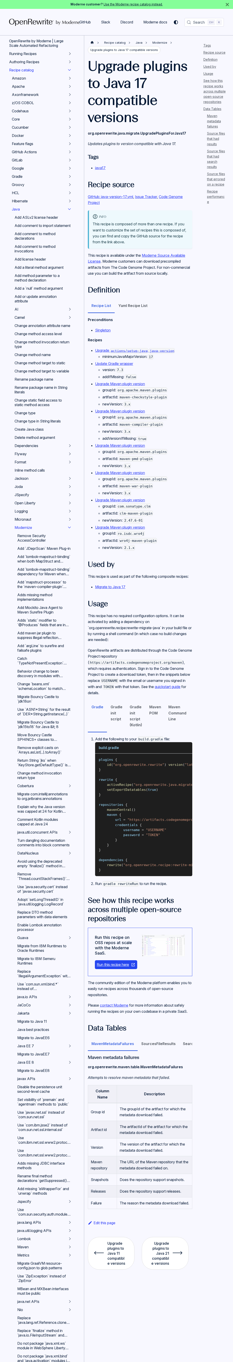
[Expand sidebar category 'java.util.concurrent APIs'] (69, 832)
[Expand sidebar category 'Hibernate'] (69, 201)
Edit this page (104, 1223)
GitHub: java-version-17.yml (110, 196)
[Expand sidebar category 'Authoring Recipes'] (69, 61)
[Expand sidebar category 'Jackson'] (69, 478)
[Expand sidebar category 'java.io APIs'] (69, 996)
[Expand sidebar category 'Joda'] (69, 486)
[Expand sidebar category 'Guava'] (69, 937)
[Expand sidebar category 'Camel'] (69, 317)
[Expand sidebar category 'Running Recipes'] (69, 53)
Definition (210, 59)
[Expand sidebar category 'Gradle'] (69, 176)
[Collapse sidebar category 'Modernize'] (69, 527)
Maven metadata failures (214, 121)
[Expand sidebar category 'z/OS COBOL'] (69, 102)
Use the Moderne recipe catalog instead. (133, 4)
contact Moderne (114, 1005)
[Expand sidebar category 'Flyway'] (69, 453)
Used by (209, 66)
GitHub (85, 22)
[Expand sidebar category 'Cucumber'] (69, 127)
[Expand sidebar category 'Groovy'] (69, 184)
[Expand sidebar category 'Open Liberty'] (69, 503)
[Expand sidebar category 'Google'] (69, 168)
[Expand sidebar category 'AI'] (69, 309)
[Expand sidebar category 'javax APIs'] (69, 1078)
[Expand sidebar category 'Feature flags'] (69, 143)
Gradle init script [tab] (116, 713)
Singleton (103, 330)
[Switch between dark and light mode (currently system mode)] (176, 22)
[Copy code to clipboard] (186, 759)
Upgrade (134, 350)
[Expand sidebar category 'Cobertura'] (69, 785)
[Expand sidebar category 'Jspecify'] (69, 1201)
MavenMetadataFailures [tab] (112, 1043)
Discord (126, 22)
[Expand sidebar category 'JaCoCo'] (69, 1005)
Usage (208, 73)
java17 (100, 168)
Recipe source (214, 52)
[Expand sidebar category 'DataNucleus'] (69, 853)
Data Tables (212, 109)
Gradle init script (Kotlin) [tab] (136, 716)
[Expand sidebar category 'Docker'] (69, 135)
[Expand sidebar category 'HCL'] (69, 192)
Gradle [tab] (97, 707)
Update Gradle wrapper (114, 363)
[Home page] (92, 42)
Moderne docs (155, 22)
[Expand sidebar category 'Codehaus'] (69, 111)
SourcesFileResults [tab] (158, 1043)
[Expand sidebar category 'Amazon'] (69, 78)
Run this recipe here (113, 964)
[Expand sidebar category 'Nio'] (69, 1309)
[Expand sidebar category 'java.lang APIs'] (69, 1222)
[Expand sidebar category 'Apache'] (69, 86)
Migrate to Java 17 (110, 587)
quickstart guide (167, 686)
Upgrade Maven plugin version (120, 384)
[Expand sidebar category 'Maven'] (69, 1247)
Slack (105, 22)
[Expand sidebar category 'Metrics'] (69, 1255)
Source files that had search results (216, 159)
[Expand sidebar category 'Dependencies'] (69, 445)
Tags (207, 45)
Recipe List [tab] (101, 305)
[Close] (227, 4)
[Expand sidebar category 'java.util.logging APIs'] (69, 1230)
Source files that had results (216, 138)
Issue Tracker (146, 196)
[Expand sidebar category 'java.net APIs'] (69, 1301)
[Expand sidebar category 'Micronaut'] (69, 519)
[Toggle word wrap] (178, 759)
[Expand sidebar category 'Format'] (69, 462)
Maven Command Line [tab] (177, 713)
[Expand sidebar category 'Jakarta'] (69, 1013)
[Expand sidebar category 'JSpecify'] (69, 494)
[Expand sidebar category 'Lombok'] (69, 1238)
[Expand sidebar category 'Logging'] (69, 511)
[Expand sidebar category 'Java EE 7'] (69, 1046)
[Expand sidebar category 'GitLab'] (69, 160)
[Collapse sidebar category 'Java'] (69, 209)
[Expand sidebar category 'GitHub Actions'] (69, 152)
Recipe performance (216, 196)
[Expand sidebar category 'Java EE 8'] (69, 1062)
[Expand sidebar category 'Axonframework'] (69, 94)
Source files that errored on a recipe (216, 179)
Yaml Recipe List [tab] (132, 305)
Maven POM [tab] (155, 710)
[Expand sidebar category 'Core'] (69, 119)
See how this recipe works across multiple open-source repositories (214, 91)
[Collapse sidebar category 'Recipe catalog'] (69, 70)
